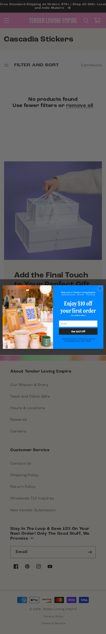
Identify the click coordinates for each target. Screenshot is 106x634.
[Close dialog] (100, 288)
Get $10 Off (78, 331)
